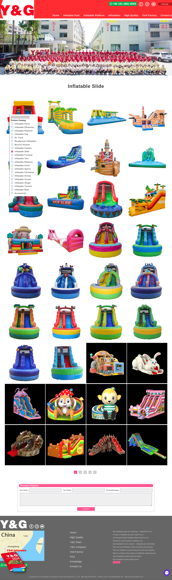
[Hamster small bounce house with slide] (66, 465)
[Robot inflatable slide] (106, 383)
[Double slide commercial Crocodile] (147, 342)
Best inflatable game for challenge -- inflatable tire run (132, 532)
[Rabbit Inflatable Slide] (147, 383)
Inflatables (114, 15)
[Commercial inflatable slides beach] (106, 342)
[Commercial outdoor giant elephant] (106, 301)
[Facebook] (142, 3)
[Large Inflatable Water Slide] (147, 465)
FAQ (72, 556)
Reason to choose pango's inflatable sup (128, 541)
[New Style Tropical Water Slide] (25, 342)
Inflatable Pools (22, 165)
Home (56, 15)
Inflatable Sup (21, 134)
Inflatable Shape (23, 183)
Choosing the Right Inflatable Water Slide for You (130, 538)
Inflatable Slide (22, 151)
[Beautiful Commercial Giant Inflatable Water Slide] (66, 136)
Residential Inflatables (25, 141)
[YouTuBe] (154, 3)
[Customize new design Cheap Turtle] (25, 301)
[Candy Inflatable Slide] (147, 424)
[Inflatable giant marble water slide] (66, 177)
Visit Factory (149, 15)
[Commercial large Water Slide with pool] (66, 383)
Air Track (19, 138)
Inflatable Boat (22, 190)
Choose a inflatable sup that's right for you (128, 535)
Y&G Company (78, 547)
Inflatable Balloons (24, 162)
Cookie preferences (146, 569)
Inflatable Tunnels (23, 186)
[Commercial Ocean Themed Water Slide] (25, 383)
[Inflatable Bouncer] (22, 546)
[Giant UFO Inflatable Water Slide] (147, 301)
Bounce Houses (22, 145)
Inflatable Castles (23, 148)
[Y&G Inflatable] (13, 528)
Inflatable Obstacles (24, 127)
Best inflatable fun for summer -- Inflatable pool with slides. (134, 544)
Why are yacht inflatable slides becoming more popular (133, 547)
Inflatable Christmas (24, 172)
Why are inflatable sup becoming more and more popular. (134, 550)
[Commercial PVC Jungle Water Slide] (147, 260)
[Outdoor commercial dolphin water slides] (66, 301)
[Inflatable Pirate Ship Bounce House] (106, 177)
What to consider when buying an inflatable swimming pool (134, 553)
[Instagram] (148, 3)
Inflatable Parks (22, 124)
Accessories (20, 193)
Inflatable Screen (23, 179)
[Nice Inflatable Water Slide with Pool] (106, 136)
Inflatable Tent (22, 158)
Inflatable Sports (23, 169)
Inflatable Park (71, 15)
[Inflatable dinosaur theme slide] (147, 219)
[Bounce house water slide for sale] (106, 465)
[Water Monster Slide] (25, 424)
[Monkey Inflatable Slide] (106, 424)
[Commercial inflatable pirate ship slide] (147, 136)
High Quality (131, 15)
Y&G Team (76, 542)
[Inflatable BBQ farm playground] (25, 260)
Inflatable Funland (23, 155)
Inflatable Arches (23, 176)
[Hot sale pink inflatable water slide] (66, 260)
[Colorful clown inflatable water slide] (106, 260)
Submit (86, 509)
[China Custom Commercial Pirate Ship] (66, 342)
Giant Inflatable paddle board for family (127, 556)
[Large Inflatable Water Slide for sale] (66, 219)
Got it (164, 569)
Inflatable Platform (94, 15)
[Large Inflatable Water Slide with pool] (25, 219)
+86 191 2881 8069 (124, 3)
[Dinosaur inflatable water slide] (25, 465)
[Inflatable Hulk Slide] (147, 177)
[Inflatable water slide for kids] (106, 219)
